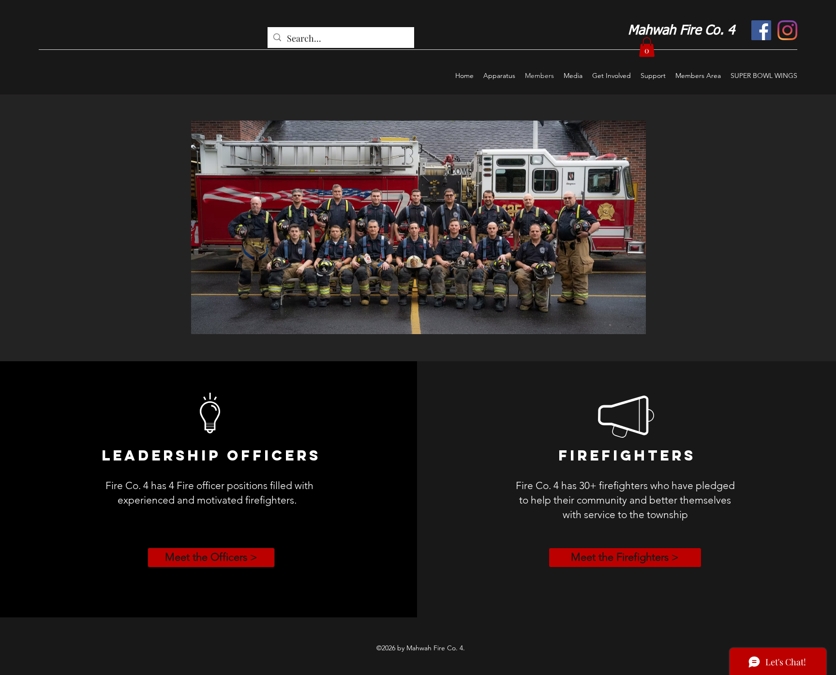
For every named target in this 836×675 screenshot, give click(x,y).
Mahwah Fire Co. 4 (681, 30)
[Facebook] (761, 30)
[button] (647, 47)
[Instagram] (787, 30)
